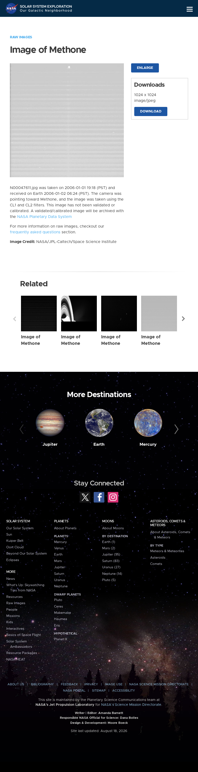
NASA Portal (74, 690)
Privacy (91, 684)
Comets (156, 564)
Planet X (60, 639)
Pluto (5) (109, 580)
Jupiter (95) (111, 554)
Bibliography (42, 684)
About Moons (113, 528)
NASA (12, 8)
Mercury (148, 444)
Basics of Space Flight (23, 635)
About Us (15, 684)
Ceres (58, 606)
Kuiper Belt (14, 541)
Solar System (18, 521)
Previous (14, 319)
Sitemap (99, 690)
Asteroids (157, 557)
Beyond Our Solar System (26, 553)
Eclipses (12, 560)
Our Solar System (20, 528)
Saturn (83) (111, 561)
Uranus (59, 580)
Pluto (58, 600)
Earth (99, 444)
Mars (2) (108, 548)
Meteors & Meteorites (167, 551)
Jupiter (49, 444)
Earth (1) (108, 542)
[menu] (189, 9)
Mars (58, 561)
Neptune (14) (112, 574)
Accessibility (123, 690)
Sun (9, 534)
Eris (57, 625)
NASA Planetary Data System (44, 217)
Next (183, 319)
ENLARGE (145, 68)
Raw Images (21, 37)
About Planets (65, 528)
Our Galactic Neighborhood (46, 11)
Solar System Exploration (46, 5)
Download (151, 111)
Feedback (69, 684)
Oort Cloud (15, 547)
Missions (13, 616)
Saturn (59, 574)
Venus (59, 548)
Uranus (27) (111, 567)
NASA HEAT (15, 659)
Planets (61, 521)
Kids (9, 622)
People (11, 609)
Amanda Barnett (110, 713)
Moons (108, 521)
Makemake (62, 613)
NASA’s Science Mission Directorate (131, 705)
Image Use (113, 684)
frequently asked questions (35, 232)
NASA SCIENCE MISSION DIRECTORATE (159, 684)
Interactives (15, 628)
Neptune (61, 586)
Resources (14, 597)
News (10, 579)
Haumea (60, 619)
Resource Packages (21, 653)
